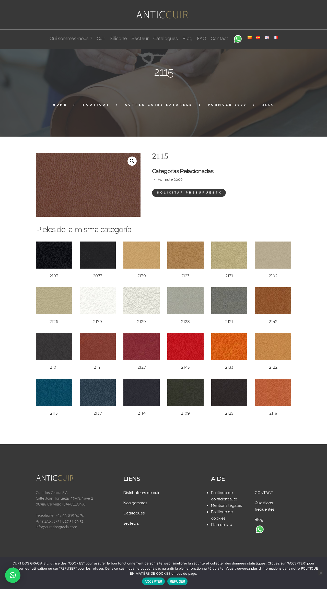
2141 (98, 367)
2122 (273, 367)
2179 (97, 321)
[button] (132, 161)
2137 (98, 413)
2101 (54, 367)
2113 (54, 413)
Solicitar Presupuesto (190, 192)
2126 (54, 321)
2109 (185, 413)
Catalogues (134, 513)
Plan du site (221, 524)
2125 (229, 413)
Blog (259, 519)
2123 (185, 275)
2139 (141, 275)
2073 (97, 275)
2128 (185, 321)
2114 (142, 413)
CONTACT (264, 492)
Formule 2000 (227, 104)
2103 (54, 275)
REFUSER (177, 581)
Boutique (96, 104)
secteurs (131, 523)
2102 (273, 275)
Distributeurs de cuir (141, 492)
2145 (185, 367)
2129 (141, 321)
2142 (273, 321)
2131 (229, 275)
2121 (229, 321)
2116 (273, 413)
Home (60, 104)
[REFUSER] (320, 572)
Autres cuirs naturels (159, 104)
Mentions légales (226, 505)
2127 (141, 367)
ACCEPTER (153, 581)
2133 (229, 367)
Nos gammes (135, 503)
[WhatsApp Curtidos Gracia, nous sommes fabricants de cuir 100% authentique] (260, 529)
